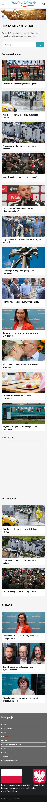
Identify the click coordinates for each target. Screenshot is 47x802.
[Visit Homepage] (23, 4)
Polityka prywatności (9, 761)
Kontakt (4, 740)
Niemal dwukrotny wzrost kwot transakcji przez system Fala (20, 699)
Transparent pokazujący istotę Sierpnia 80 (20, 83)
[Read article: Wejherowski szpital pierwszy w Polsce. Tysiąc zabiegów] (23, 228)
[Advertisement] (23, 467)
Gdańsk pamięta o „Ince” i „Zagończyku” (20, 177)
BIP (2, 736)
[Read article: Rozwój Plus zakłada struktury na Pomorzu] (23, 290)
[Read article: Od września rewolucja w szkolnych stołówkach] (23, 384)
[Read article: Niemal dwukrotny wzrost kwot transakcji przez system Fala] (23, 686)
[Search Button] (43, 4)
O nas (3, 724)
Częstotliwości (7, 749)
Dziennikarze (6, 728)
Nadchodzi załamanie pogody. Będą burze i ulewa (20, 116)
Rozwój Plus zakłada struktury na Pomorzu (21, 302)
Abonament (6, 757)
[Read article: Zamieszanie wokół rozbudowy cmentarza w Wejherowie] (23, 321)
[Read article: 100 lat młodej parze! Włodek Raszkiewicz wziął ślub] (23, 352)
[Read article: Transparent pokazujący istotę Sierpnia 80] (23, 72)
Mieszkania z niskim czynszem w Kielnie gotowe (19, 147)
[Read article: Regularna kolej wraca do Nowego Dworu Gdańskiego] (23, 415)
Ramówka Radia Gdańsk (11, 744)
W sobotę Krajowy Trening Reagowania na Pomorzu (19, 272)
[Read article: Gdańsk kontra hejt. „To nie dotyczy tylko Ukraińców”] (23, 655)
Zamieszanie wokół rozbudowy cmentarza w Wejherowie (20, 334)
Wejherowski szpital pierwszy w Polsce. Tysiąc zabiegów (22, 240)
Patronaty (5, 753)
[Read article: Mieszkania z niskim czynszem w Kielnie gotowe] (23, 134)
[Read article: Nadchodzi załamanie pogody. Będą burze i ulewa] (23, 103)
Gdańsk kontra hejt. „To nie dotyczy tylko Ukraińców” (18, 668)
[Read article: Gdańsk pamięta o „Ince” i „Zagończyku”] (23, 165)
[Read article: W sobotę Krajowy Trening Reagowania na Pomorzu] (23, 259)
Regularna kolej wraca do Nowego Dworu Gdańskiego (20, 427)
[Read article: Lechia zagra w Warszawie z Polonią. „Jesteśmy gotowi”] (23, 197)
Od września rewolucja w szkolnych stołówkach (17, 396)
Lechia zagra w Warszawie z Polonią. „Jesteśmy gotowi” (18, 209)
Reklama (5, 732)
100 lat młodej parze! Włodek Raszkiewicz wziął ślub (20, 365)
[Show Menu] (3, 4)
